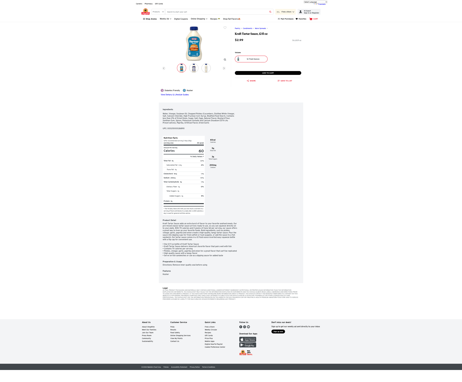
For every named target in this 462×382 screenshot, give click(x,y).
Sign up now (278, 331)
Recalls (173, 330)
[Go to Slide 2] (194, 68)
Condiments (247, 28)
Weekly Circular (211, 330)
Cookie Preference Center (215, 347)
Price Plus (209, 338)
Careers (139, 4)
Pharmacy (149, 4)
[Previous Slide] (164, 68)
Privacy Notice (195, 367)
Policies (166, 367)
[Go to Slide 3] (206, 68)
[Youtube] (248, 327)
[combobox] (158, 12)
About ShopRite (148, 327)
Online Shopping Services (180, 335)
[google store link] (247, 347)
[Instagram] (244, 327)
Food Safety (175, 333)
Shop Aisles (151, 19)
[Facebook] (240, 327)
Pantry (237, 28)
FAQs (172, 327)
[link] (286, 19)
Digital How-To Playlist (214, 344)
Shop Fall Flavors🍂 (231, 19)
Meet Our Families (149, 330)
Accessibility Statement (179, 367)
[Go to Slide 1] (182, 68)
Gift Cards (159, 4)
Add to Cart (268, 73)
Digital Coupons (181, 19)
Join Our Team (147, 333)
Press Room (146, 335)
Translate (322, 4)
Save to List (286, 81)
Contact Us (174, 341)
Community (146, 338)
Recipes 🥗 (215, 19)
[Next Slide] (224, 68)
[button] (293, 11)
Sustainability (147, 341)
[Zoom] (225, 59)
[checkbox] (225, 27)
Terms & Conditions (208, 367)
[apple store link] (247, 341)
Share (253, 81)
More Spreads (260, 28)
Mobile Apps (209, 341)
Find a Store (210, 327)
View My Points (176, 338)
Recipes (208, 333)
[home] (146, 11)
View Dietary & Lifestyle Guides (175, 95)
